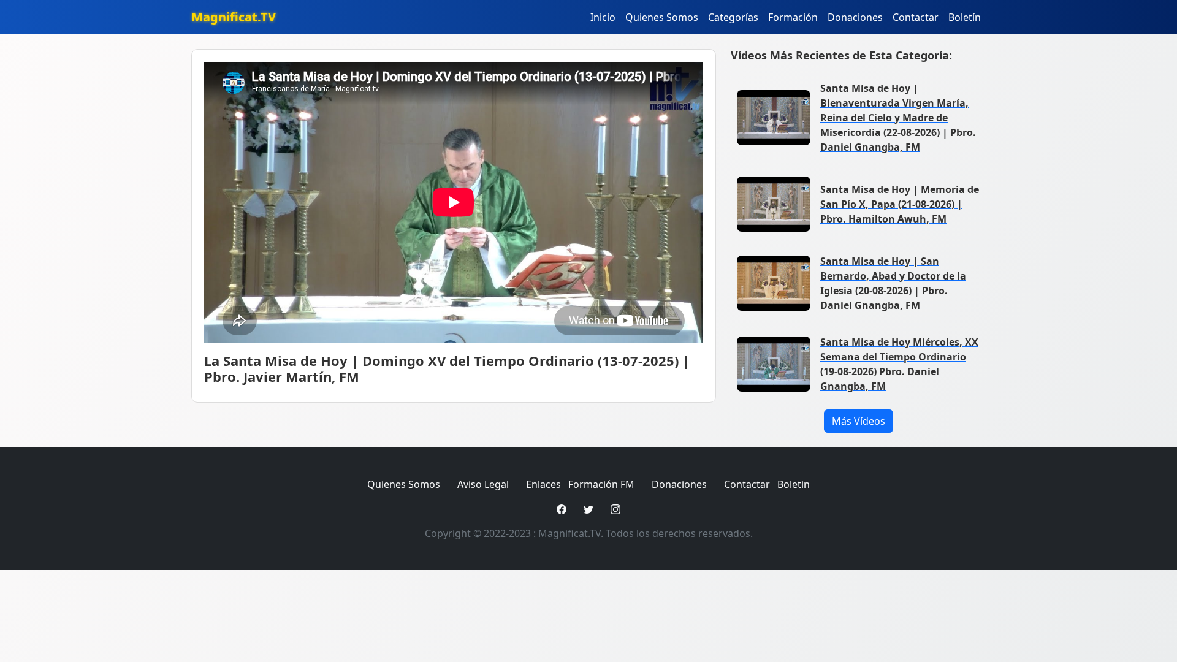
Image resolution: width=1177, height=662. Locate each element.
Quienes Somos (661, 17)
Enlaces (543, 484)
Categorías (733, 17)
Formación (793, 17)
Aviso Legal (483, 484)
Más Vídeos (858, 421)
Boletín (964, 17)
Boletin (793, 484)
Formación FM (601, 484)
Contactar (916, 17)
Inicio (602, 17)
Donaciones (855, 17)
